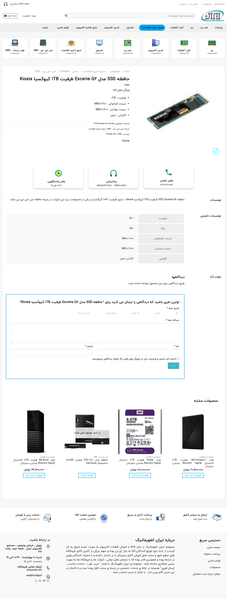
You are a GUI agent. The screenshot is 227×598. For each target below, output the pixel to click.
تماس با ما (193, 4)
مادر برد (204, 27)
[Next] (7, 51)
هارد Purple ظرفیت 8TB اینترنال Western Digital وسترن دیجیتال (140, 462)
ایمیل (89, 346)
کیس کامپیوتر (111, 27)
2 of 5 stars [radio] (153, 313)
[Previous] (218, 51)
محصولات (207, 4)
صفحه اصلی (219, 4)
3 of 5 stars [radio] (131, 313)
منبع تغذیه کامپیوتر (86, 27)
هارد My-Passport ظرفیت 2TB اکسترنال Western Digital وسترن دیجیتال (193, 463)
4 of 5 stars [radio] (107, 313)
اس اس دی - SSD (45, 71)
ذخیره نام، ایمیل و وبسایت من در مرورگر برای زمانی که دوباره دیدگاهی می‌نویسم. (134, 359)
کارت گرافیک (176, 27)
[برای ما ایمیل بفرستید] (40, 581)
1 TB (131, 218)
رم (192, 27)
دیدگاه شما (172, 320)
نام (176, 346)
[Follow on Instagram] (48, 581)
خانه (127, 71)
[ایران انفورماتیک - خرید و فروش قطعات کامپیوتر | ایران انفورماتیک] (213, 16)
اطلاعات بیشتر (87, 475)
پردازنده (219, 27)
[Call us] (36, 581)
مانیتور (130, 27)
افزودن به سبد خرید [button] (193, 475)
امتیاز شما (173, 308)
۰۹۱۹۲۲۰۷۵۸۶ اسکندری (19, 4)
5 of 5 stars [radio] (79, 313)
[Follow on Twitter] (44, 581)
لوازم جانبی (63, 27)
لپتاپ (45, 27)
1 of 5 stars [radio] (173, 313)
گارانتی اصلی (126, 258)
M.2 (115, 134)
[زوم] (216, 151)
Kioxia (109, 134)
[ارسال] (66, 15)
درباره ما (182, 4)
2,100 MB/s (127, 238)
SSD (120, 134)
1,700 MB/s (127, 248)
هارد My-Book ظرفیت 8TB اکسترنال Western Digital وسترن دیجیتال (34, 462)
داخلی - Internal (69, 71)
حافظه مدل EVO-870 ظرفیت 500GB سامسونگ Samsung (87, 462)
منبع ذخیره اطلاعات (153, 27)
